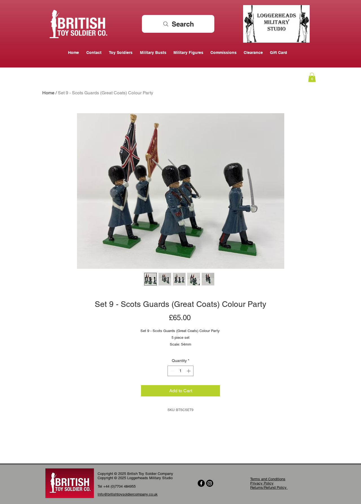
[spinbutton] (180, 371)
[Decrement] (171, 371)
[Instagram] (209, 483)
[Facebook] (201, 483)
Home (48, 92)
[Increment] (189, 371)
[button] (312, 77)
